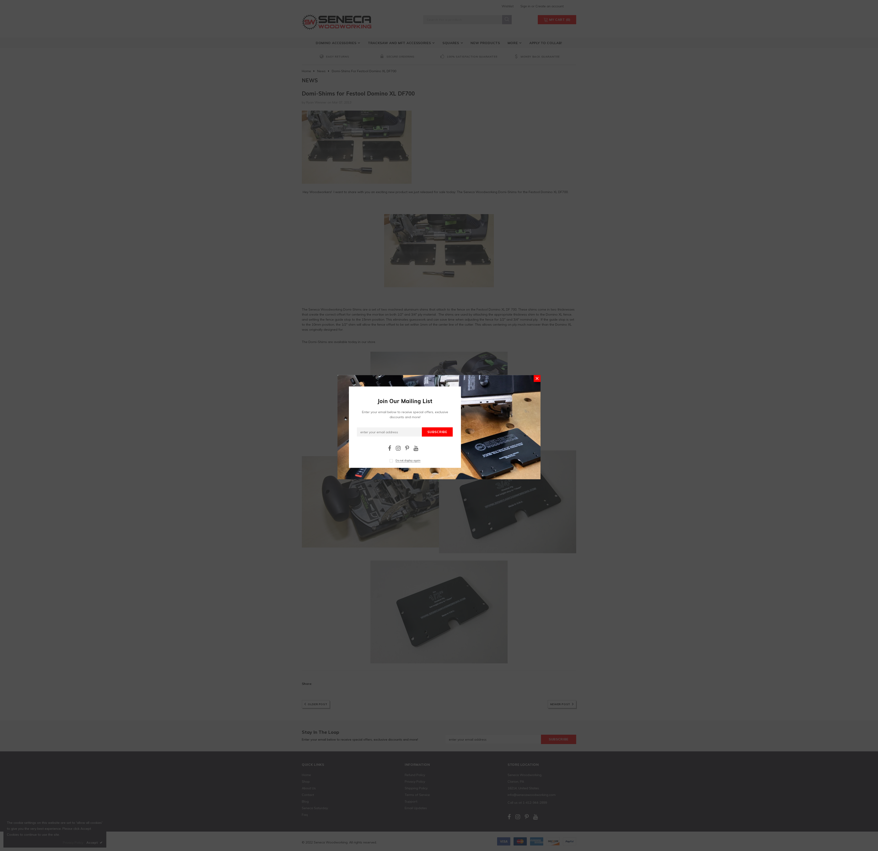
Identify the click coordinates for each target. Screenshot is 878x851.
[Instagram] (398, 448)
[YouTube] (416, 448)
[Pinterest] (407, 448)
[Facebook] (389, 448)
